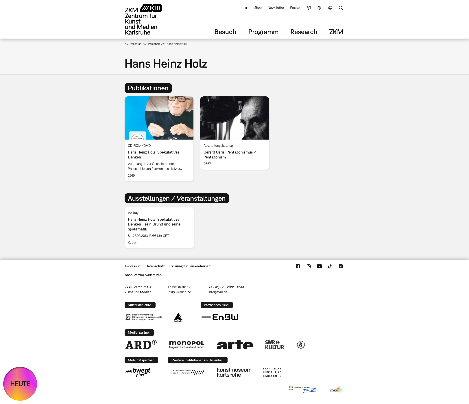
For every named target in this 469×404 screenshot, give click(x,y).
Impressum (133, 266)
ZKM (336, 32)
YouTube (319, 266)
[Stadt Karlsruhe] (178, 317)
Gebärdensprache (319, 7)
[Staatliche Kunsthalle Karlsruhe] (272, 372)
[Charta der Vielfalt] (303, 389)
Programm (263, 32)
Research (303, 32)
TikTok (330, 266)
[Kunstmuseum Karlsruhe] (234, 372)
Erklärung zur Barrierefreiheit (190, 266)
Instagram (308, 266)
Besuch (225, 32)
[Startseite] (148, 19)
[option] (159, 138)
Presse (295, 8)
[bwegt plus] (137, 372)
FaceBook (298, 266)
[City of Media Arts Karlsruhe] (336, 389)
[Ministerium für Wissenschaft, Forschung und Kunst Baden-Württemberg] (143, 317)
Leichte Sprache (308, 7)
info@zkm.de (217, 292)
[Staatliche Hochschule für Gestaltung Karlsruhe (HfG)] (187, 372)
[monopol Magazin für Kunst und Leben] (186, 344)
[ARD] (141, 344)
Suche (340, 7)
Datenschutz (155, 266)
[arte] (235, 344)
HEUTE (20, 384)
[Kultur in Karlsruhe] (300, 344)
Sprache (330, 7)
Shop (258, 8)
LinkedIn (340, 266)
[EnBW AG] (219, 317)
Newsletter (276, 8)
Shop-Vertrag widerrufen (143, 275)
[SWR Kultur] (274, 344)
